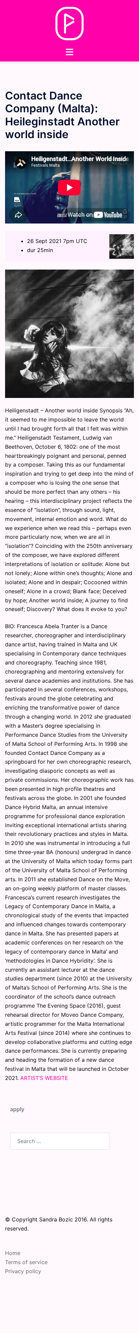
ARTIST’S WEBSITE (44, 1078)
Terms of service (26, 1262)
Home (12, 1253)
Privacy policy (23, 1271)
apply (17, 1109)
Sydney (85, 1321)
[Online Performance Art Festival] (69, 22)
